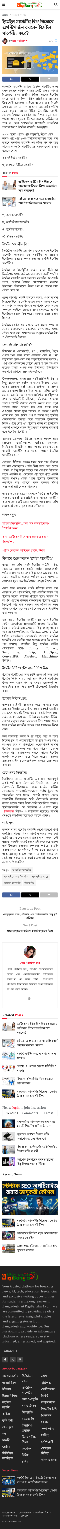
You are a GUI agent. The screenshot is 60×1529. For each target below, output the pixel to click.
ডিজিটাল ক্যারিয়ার (19, 15)
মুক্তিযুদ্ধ (46, 1382)
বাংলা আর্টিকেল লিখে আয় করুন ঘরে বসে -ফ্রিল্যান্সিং (25, 539)
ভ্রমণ (44, 1376)
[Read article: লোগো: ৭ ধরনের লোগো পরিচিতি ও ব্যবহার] (8, 1068)
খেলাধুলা (7, 1427)
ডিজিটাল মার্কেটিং (27, 1390)
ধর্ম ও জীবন (29, 1405)
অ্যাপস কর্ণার (10, 1376)
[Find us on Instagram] (20, 1359)
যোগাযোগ (24, 1516)
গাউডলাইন (8, 811)
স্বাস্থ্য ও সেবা (49, 1459)
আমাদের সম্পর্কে (8, 1512)
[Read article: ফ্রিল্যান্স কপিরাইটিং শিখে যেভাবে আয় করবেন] (8, 1081)
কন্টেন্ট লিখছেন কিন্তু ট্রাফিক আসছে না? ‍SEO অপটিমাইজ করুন (29, 1209)
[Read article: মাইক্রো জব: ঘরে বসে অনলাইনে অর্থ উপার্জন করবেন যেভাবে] (9, 202)
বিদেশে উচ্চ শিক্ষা (29, 1440)
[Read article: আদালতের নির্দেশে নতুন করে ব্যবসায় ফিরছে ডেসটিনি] (8, 1235)
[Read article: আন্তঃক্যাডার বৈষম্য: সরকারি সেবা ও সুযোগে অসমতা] (8, 1248)
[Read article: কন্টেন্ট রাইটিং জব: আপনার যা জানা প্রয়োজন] (8, 1056)
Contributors (25, 1512)
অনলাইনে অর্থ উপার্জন (16, 876)
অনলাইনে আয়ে (40, 876)
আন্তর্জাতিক (9, 1382)
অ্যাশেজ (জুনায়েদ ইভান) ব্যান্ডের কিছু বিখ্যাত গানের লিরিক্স (35, 1162)
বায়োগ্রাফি (28, 1419)
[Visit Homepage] (29, 5)
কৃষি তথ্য (7, 1420)
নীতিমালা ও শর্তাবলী (9, 1516)
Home (5, 15)
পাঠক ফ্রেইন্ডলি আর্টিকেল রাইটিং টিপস (23, 550)
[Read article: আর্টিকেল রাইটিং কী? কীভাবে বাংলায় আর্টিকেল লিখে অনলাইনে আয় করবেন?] (9, 185)
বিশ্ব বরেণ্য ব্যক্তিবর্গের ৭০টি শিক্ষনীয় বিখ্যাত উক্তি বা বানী (37, 1149)
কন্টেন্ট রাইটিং (6, 1405)
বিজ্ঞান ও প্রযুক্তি (27, 1428)
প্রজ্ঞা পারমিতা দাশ (19, 41)
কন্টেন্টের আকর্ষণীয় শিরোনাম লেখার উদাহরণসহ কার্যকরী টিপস (37, 1094)
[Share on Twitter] (30, 79)
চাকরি (6, 1440)
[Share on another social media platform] (49, 79)
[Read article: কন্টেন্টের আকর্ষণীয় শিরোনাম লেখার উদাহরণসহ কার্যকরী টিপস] (8, 1093)
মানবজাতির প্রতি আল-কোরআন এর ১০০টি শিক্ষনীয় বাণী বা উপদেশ (36, 1124)
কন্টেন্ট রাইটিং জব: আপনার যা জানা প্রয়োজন (36, 1056)
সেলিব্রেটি (47, 1441)
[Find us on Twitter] (13, 1359)
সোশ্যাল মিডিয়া (46, 1451)
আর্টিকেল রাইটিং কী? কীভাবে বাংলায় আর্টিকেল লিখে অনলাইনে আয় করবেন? (37, 186)
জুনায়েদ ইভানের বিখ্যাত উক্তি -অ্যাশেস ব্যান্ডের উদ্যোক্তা (33, 1136)
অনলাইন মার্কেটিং (21, 870)
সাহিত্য (45, 1435)
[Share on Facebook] (11, 79)
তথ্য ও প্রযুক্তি (30, 1399)
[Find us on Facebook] (5, 1359)
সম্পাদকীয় (47, 1428)
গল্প (4, 1433)
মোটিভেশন (47, 1389)
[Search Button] (56, 4)
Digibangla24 (15, 1521)
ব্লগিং (25, 1461)
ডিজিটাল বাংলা (27, 1379)
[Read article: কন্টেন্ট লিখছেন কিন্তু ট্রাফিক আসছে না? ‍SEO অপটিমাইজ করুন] (30, 1201)
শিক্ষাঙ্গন (46, 1415)
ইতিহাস (6, 1389)
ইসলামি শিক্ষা (10, 1395)
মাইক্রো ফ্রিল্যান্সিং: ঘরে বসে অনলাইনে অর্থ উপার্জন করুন (25, 526)
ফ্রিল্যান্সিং (29, 883)
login (16, 1107)
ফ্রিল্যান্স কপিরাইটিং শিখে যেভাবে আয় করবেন (35, 1081)
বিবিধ (25, 1455)
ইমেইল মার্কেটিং (12, 883)
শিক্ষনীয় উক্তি (49, 1409)
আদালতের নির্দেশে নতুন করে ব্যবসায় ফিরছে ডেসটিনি (37, 1235)
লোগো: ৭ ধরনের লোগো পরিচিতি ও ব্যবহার (36, 1068)
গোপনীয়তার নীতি (41, 1512)
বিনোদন (26, 1448)
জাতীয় (6, 1446)
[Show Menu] (3, 4)
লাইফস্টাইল (48, 1402)
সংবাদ (45, 1422)
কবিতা (6, 1414)
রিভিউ (44, 1395)
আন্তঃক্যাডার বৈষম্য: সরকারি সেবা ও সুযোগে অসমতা (37, 1248)
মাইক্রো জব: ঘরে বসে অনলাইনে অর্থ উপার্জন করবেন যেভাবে (37, 201)
